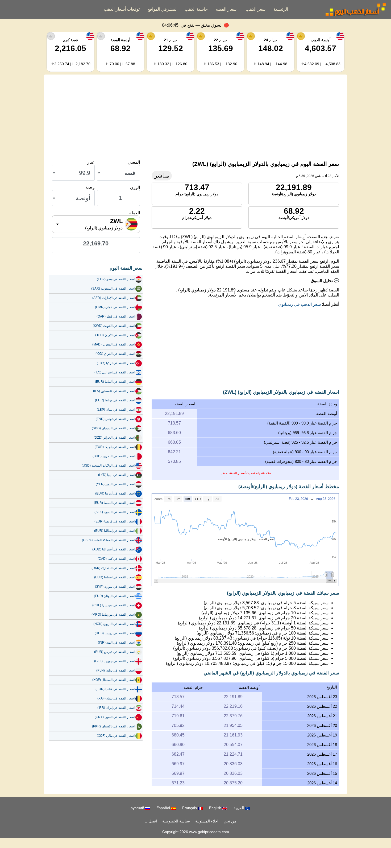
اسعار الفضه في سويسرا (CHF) (113, 605)
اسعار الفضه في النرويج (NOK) (114, 624)
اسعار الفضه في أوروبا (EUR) (115, 493)
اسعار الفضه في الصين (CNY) (115, 717)
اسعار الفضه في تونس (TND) (115, 419)
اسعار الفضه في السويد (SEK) (114, 512)
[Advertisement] (195, 117)
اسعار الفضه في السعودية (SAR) (113, 288)
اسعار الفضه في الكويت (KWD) (114, 326)
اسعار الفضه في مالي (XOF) (116, 736)
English (215, 808)
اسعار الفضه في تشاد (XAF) (116, 698)
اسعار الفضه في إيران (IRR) (116, 708)
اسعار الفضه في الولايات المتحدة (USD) (108, 465)
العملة (134, 213)
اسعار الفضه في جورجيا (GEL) (114, 661)
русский (138, 808)
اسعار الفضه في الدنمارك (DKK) (113, 568)
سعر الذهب (255, 9)
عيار (91, 162)
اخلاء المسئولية (206, 821)
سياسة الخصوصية (176, 821)
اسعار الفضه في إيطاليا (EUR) (114, 531)
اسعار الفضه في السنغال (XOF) (113, 680)
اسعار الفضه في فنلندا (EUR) (115, 689)
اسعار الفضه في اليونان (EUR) (114, 596)
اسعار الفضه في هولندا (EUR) (115, 400)
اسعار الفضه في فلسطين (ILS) (114, 391)
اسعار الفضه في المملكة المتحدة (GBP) (108, 540)
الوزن (135, 187)
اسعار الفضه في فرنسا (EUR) (114, 521)
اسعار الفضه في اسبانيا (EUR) (114, 577)
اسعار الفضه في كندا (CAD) (116, 559)
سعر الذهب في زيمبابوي (299, 304)
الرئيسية (280, 9)
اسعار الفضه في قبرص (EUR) (114, 652)
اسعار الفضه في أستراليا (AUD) (113, 549)
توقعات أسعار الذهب (122, 9)
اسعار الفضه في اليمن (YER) (115, 484)
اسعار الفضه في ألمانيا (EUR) (115, 382)
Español (163, 808)
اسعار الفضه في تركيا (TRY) (116, 363)
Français (190, 808)
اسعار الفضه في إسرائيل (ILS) (114, 372)
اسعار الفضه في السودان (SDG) (113, 428)
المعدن (134, 162)
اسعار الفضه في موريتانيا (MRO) (113, 614)
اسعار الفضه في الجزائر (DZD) (114, 437)
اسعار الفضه (227, 9)
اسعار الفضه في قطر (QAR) (116, 316)
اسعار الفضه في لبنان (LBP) (116, 409)
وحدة (90, 187)
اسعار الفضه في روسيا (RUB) (115, 633)
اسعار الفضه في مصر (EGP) (116, 279)
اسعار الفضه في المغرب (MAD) (113, 344)
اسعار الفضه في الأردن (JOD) (115, 335)
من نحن (230, 821)
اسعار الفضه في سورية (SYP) (115, 586)
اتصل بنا (150, 821)
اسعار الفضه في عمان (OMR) (115, 307)
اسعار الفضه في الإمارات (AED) (113, 298)
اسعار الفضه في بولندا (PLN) (115, 670)
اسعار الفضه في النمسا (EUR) (114, 503)
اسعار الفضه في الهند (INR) (116, 642)
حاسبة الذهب (196, 9)
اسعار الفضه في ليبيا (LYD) (116, 475)
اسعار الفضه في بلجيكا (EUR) (115, 447)
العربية (239, 808)
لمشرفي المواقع (162, 9)
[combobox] (96, 224)
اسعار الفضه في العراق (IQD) (115, 354)
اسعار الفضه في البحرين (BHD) (114, 456)
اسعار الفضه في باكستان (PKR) (113, 726)
